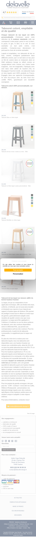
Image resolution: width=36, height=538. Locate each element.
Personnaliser (18, 274)
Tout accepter (18, 270)
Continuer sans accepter (19, 261)
